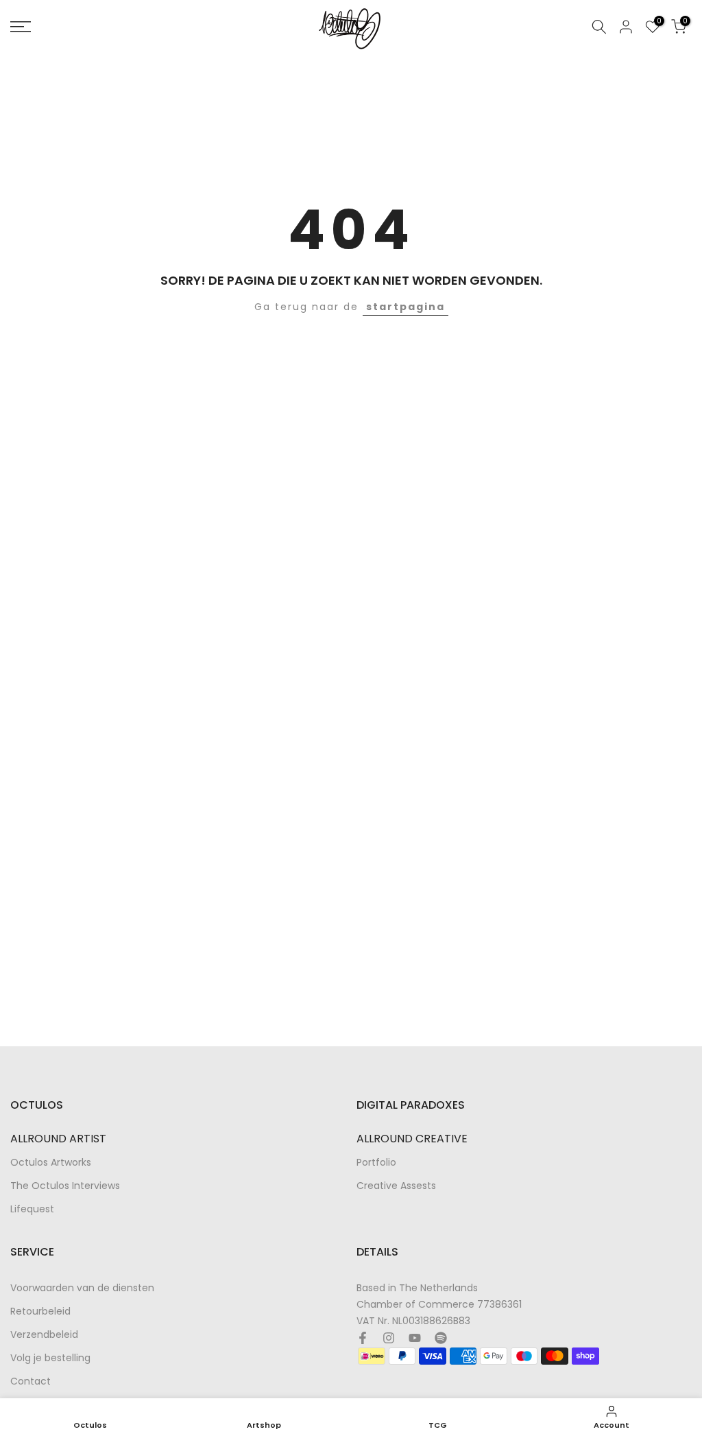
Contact (30, 1381)
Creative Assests (396, 1185)
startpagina (405, 307)
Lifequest (32, 1209)
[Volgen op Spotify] (441, 1338)
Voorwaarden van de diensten (82, 1288)
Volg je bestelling (50, 1358)
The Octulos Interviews (65, 1185)
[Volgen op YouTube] (415, 1338)
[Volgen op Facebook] (362, 1338)
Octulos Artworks (50, 1162)
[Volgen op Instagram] (389, 1338)
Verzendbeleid (44, 1334)
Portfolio (376, 1162)
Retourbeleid (40, 1311)
